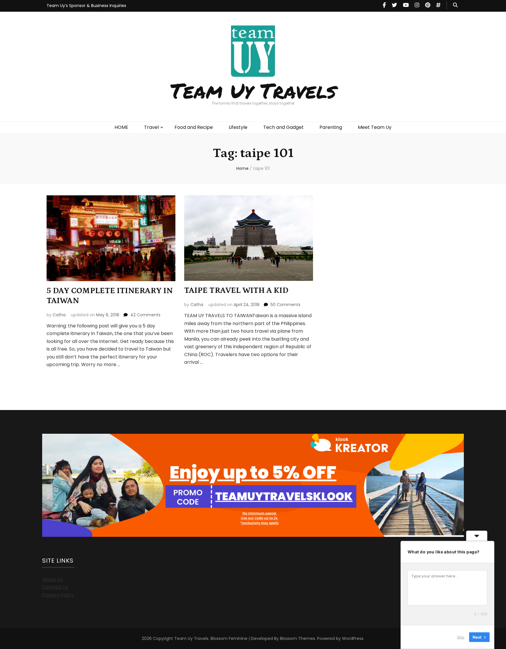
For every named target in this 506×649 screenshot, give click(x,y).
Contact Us (55, 587)
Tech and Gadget (283, 127)
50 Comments (285, 305)
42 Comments (145, 315)
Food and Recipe (194, 127)
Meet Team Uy (375, 127)
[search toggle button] (455, 5)
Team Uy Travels (253, 90)
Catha (59, 315)
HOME (121, 127)
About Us (52, 579)
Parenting (330, 127)
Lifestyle (238, 127)
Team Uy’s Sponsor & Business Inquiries (86, 5)
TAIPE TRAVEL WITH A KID (236, 290)
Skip (460, 637)
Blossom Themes (297, 638)
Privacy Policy (58, 595)
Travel (151, 127)
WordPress (352, 638)
